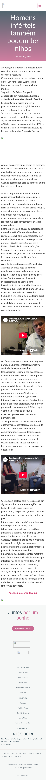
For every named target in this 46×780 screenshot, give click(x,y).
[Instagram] (20, 734)
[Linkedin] (31, 734)
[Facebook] (14, 734)
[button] (40, 5)
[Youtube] (26, 734)
